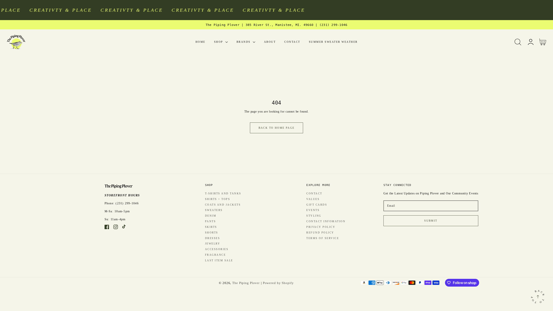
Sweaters (214, 210)
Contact (314, 193)
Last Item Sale (219, 260)
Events (312, 210)
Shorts (211, 232)
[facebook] (107, 228)
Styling (313, 215)
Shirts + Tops (217, 199)
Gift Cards (316, 204)
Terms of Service (322, 238)
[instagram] (115, 228)
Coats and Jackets (223, 204)
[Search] (518, 42)
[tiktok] (124, 228)
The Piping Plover (246, 283)
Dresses (212, 238)
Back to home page (277, 127)
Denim (210, 215)
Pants (210, 221)
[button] (518, 42)
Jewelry (212, 243)
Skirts (211, 226)
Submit (430, 220)
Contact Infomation (325, 221)
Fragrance (215, 254)
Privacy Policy (320, 226)
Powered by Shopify (278, 283)
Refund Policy (320, 232)
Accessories (217, 249)
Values (312, 199)
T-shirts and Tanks (223, 193)
